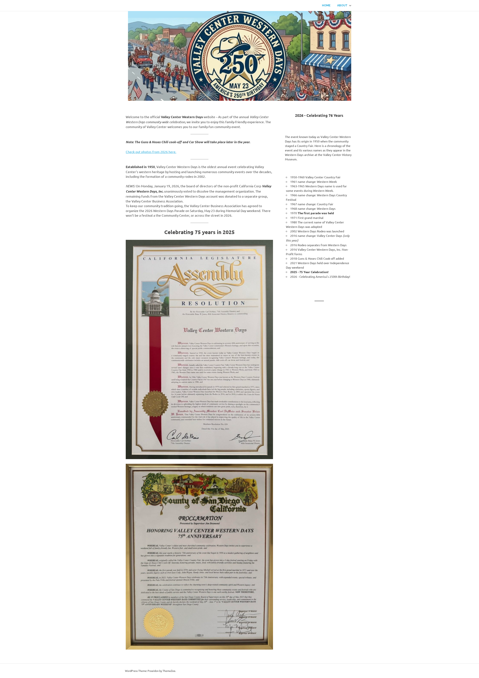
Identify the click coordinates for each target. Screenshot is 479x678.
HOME (326, 5)
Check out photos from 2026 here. (151, 152)
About (342, 5)
